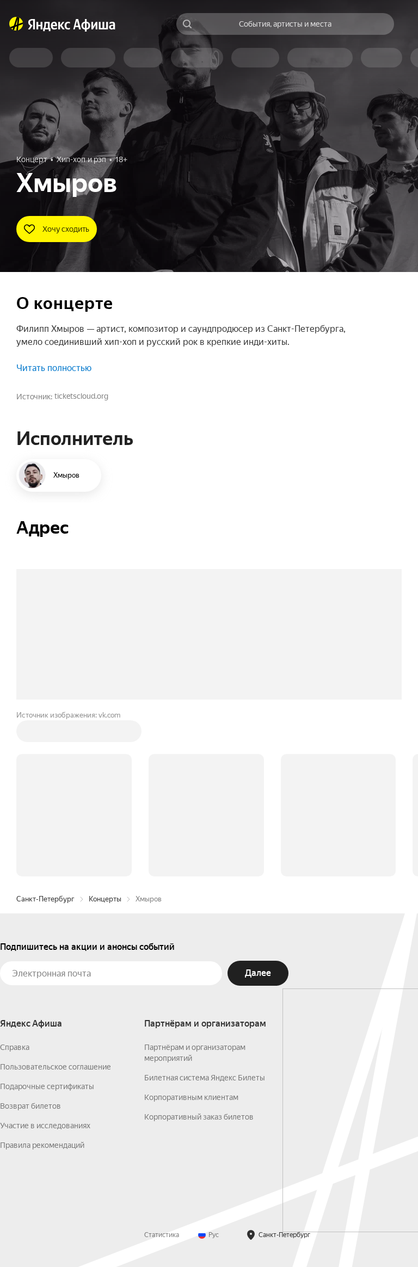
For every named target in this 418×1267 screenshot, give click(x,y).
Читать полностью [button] (53, 368)
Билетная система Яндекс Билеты (204, 1077)
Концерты (105, 899)
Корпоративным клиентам (191, 1097)
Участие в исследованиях (45, 1125)
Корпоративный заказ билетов (199, 1117)
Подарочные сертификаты (47, 1086)
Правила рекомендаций (42, 1145)
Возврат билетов (30, 1106)
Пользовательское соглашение (55, 1066)
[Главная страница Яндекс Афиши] (16, 24)
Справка (14, 1047)
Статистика (161, 1235)
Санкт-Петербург (45, 899)
